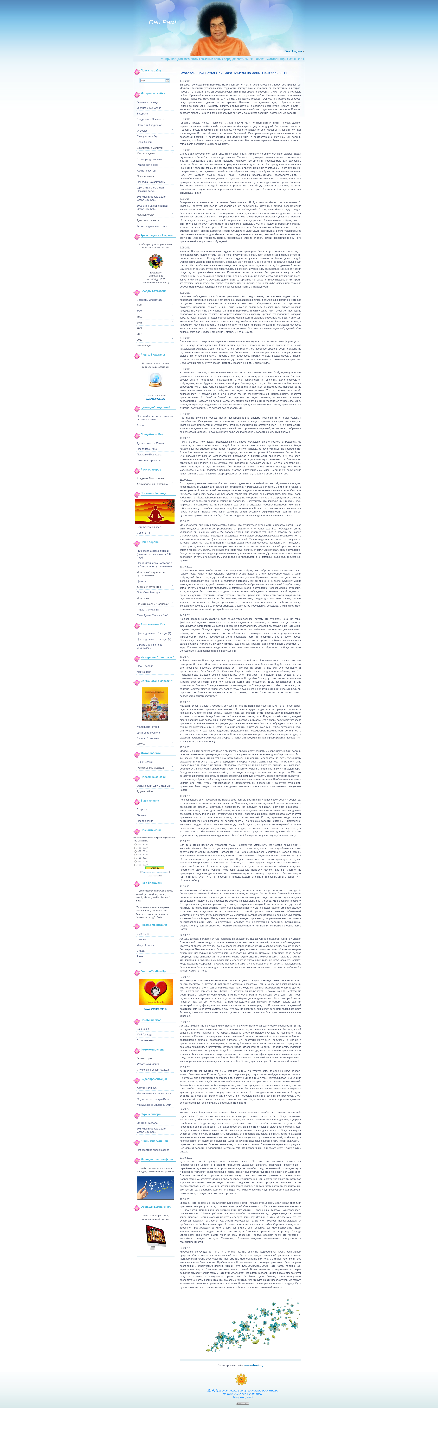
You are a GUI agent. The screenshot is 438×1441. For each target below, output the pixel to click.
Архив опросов (162, 872)
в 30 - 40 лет (143, 858)
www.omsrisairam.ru (155, 1008)
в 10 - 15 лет (143, 844)
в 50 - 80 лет (143, 865)
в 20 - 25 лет (143, 851)
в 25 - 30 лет (143, 854)
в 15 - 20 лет (143, 848)
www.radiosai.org (253, 1365)
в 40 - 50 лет (143, 861)
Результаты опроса (148, 872)
